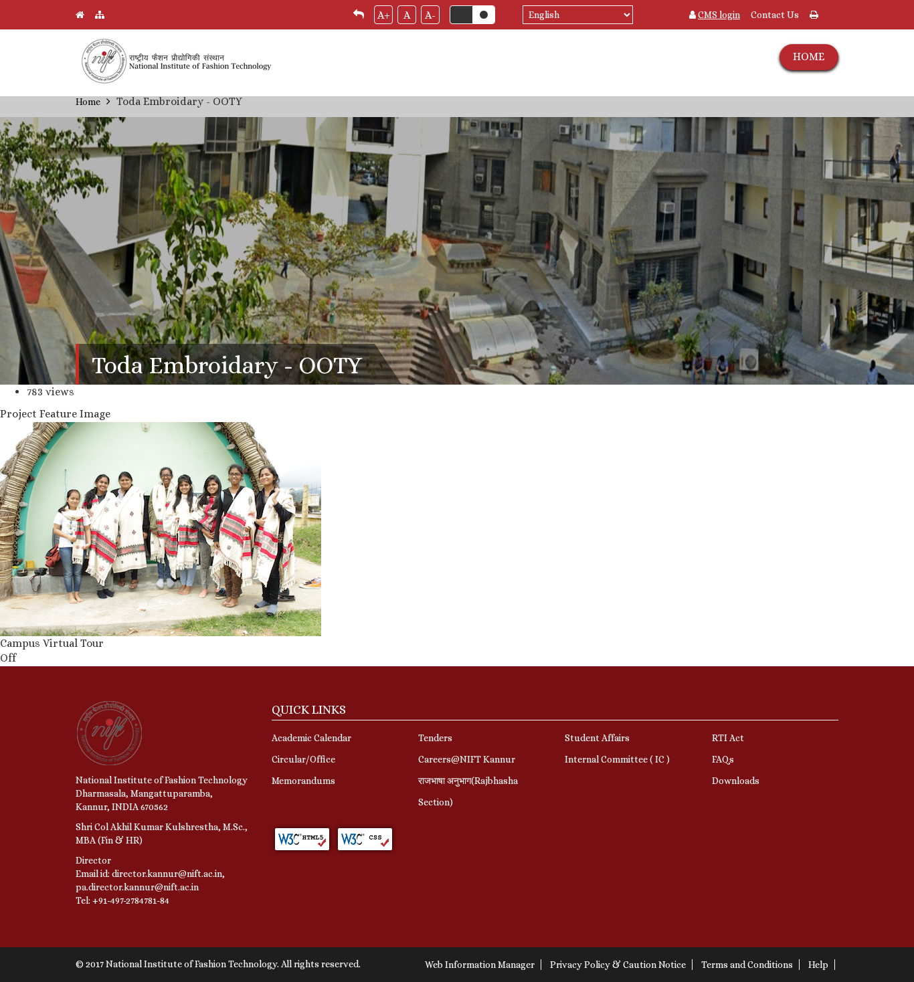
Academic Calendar (311, 737)
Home (88, 101)
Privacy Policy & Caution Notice (618, 964)
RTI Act (728, 737)
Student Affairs (597, 737)
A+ (383, 15)
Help (818, 964)
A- (430, 15)
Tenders (435, 737)
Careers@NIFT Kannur (466, 759)
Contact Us (775, 14)
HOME (808, 56)
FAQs (723, 759)
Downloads (735, 780)
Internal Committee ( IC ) (617, 759)
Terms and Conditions (747, 964)
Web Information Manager (480, 964)
